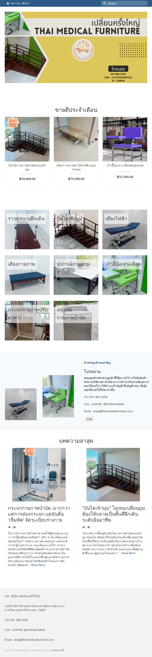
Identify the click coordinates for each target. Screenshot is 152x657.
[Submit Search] (104, 3)
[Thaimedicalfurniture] (76, 47)
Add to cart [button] (27, 184)
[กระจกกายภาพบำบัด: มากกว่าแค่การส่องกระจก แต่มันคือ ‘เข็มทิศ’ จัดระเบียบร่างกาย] (39, 474)
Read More (38, 565)
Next (143, 156)
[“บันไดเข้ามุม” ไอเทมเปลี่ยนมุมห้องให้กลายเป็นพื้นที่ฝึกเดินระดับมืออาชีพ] (113, 474)
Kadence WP (58, 650)
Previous (8, 156)
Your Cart (19, 3)
